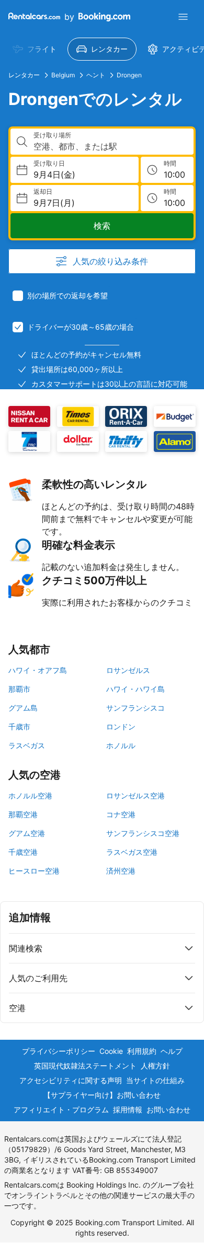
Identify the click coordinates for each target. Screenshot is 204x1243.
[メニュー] (183, 16)
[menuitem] (34, 49)
